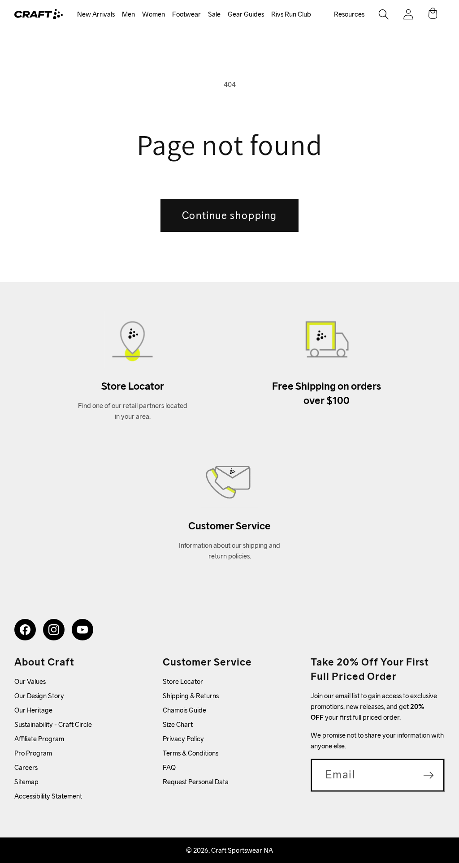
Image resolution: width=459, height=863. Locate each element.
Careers (26, 767)
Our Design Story (39, 695)
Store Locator (183, 681)
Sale (214, 14)
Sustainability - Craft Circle (53, 724)
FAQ (169, 767)
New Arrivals (96, 14)
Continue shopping (229, 215)
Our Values (30, 681)
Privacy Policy (183, 738)
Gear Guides (246, 14)
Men (128, 14)
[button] (96, 14)
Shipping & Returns (191, 695)
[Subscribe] (428, 775)
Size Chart (178, 724)
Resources (349, 14)
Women (153, 14)
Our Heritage (33, 710)
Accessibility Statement (48, 796)
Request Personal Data (196, 781)
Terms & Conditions (190, 753)
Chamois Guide (184, 710)
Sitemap (26, 781)
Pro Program (33, 753)
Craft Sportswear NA (242, 850)
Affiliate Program (39, 738)
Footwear (186, 14)
